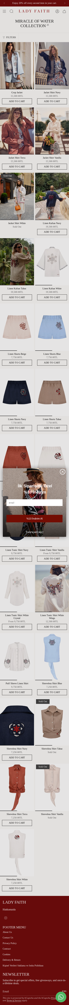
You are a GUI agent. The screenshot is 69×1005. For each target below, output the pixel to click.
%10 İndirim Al (34, 518)
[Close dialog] (62, 471)
